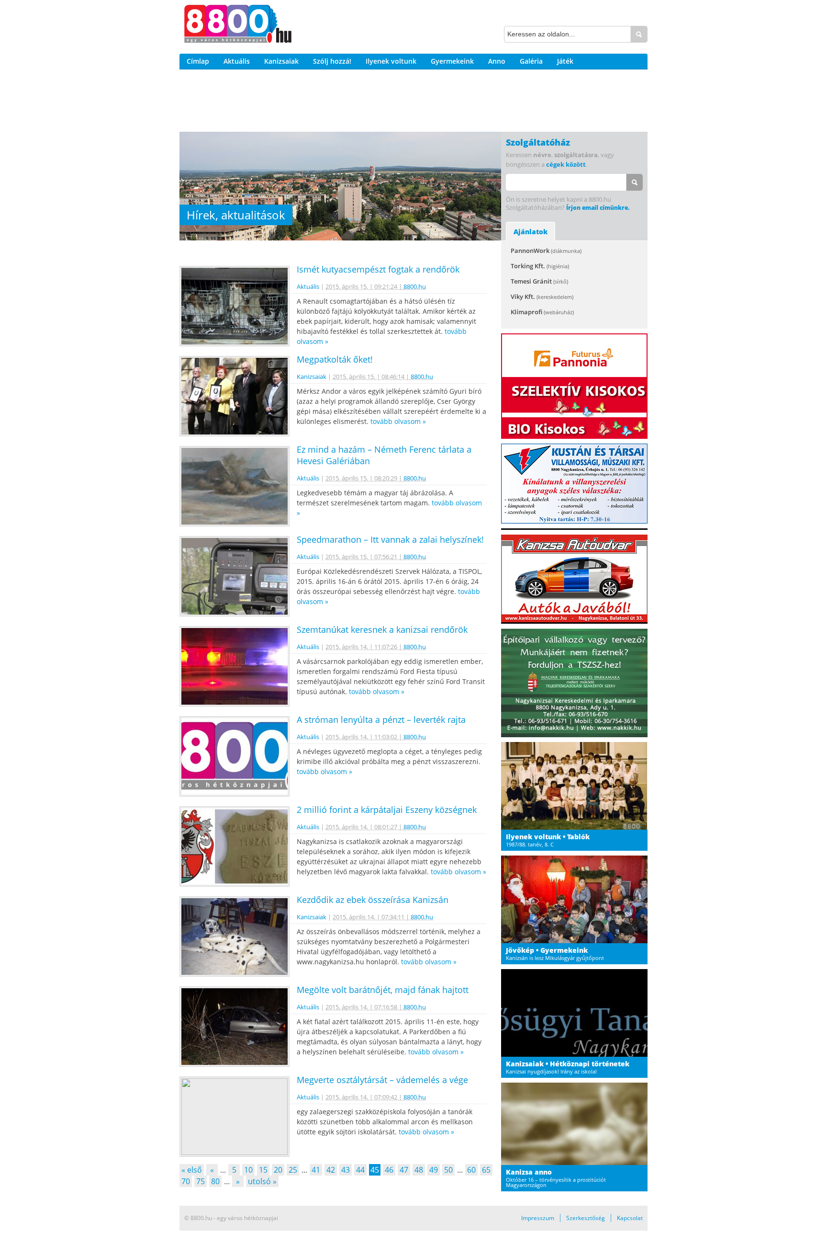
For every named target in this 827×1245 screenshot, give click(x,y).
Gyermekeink (452, 61)
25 (293, 1170)
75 (200, 1181)
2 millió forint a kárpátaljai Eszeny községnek (387, 809)
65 (486, 1170)
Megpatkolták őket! (335, 359)
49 (433, 1170)
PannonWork (546, 250)
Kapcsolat (630, 1218)
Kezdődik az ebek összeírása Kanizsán (372, 899)
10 (248, 1170)
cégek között (566, 164)
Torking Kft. (540, 266)
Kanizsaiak (281, 61)
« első (191, 1170)
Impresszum (537, 1218)
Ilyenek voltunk (391, 61)
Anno (496, 61)
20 (278, 1170)
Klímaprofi (542, 312)
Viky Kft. (542, 296)
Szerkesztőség (585, 1218)
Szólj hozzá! (332, 61)
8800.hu (414, 286)
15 (263, 1170)
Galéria (531, 61)
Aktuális (237, 61)
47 (404, 1170)
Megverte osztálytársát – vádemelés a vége (382, 1079)
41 (316, 1170)
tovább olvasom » (398, 421)
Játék (565, 61)
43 (345, 1170)
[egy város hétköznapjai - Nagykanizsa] (237, 25)
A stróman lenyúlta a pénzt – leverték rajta (381, 719)
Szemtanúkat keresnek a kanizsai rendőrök (382, 629)
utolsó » (262, 1181)
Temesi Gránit (539, 281)
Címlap (198, 61)
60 (471, 1170)
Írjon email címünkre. (597, 208)
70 (185, 1181)
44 (360, 1170)
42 (330, 1170)
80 (215, 1181)
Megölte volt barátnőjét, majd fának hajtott (383, 989)
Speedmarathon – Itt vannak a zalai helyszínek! (390, 539)
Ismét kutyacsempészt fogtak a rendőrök (378, 269)
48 (418, 1170)
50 (448, 1170)
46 (389, 1170)
